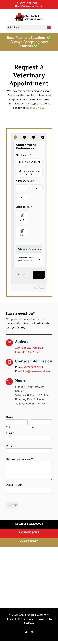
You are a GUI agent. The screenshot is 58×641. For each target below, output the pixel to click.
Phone (9, 446)
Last (32, 427)
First (8, 427)
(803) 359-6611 (29, 3)
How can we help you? (19, 459)
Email (10, 433)
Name (10, 417)
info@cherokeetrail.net (36, 371)
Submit (12, 505)
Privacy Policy (26, 619)
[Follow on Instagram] (32, 632)
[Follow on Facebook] (26, 632)
